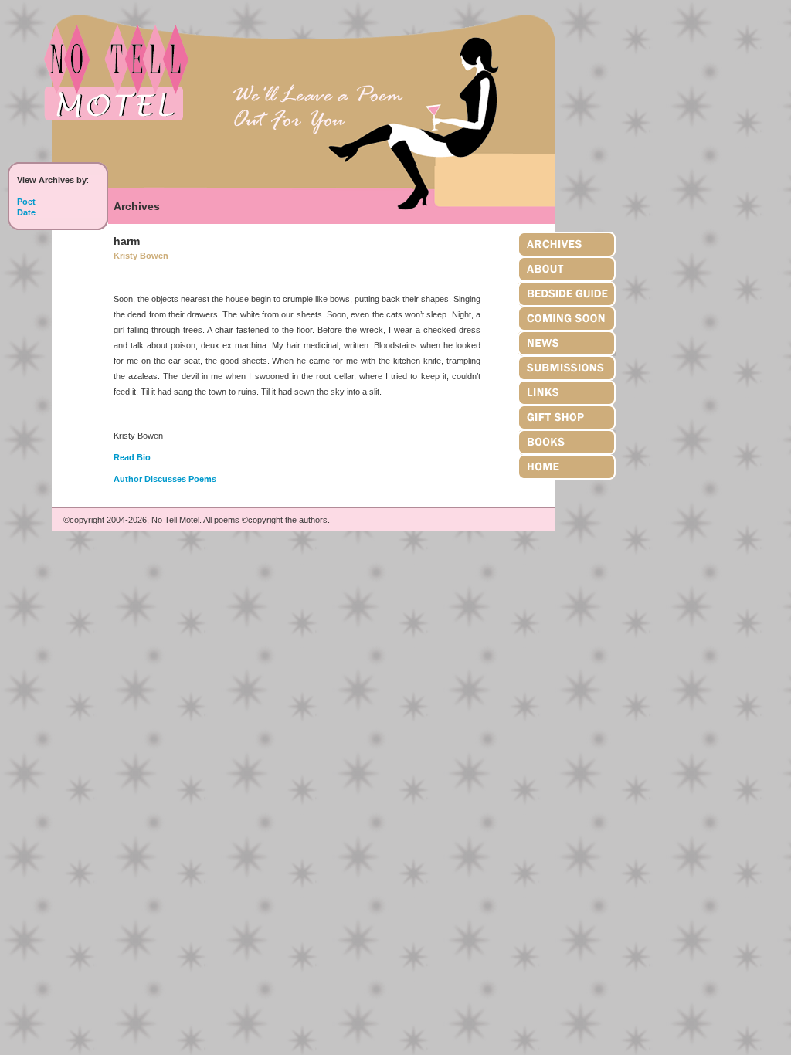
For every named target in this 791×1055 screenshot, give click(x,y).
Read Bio (132, 457)
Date (26, 212)
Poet (26, 201)
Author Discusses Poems (165, 478)
